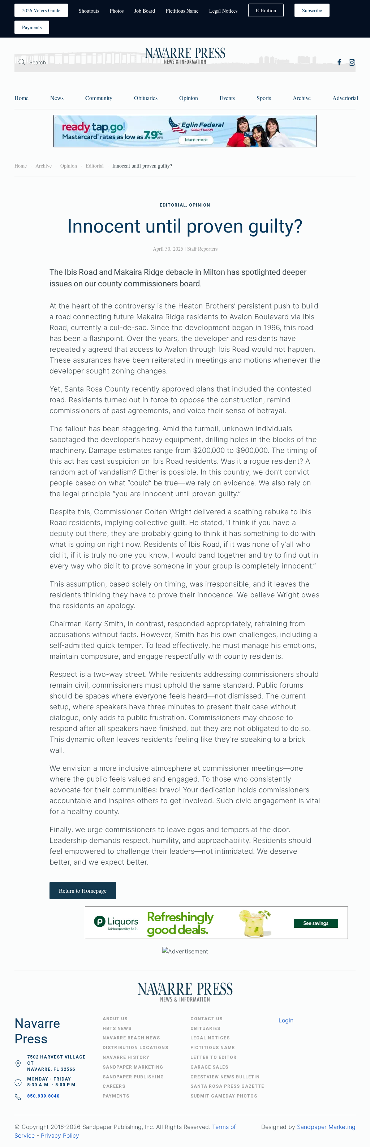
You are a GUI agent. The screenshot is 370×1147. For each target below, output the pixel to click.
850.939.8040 (43, 1096)
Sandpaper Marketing (326, 1126)
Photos (117, 10)
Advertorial (345, 97)
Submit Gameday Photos (223, 1096)
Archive (302, 97)
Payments (32, 27)
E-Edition (266, 10)
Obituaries (146, 97)
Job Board (144, 10)
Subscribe (312, 10)
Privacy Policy (60, 1135)
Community (98, 97)
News (57, 97)
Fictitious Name (182, 10)
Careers (114, 1086)
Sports (264, 97)
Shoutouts (89, 10)
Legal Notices (223, 10)
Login (286, 1020)
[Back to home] (185, 56)
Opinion (188, 97)
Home (21, 97)
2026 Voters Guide (41, 10)
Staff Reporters (202, 248)
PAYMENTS (116, 1096)
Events (227, 97)
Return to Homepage (83, 890)
